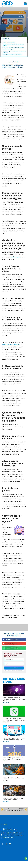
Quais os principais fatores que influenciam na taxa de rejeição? (14, 51)
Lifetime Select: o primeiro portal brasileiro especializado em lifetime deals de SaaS (14, 699)
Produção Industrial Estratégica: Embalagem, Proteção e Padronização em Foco (13, 778)
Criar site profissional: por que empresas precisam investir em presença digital (13, 738)
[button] (25, 3)
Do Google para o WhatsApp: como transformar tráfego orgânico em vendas (13, 719)
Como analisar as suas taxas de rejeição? (12, 54)
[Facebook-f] (6, 843)
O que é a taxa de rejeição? (9, 42)
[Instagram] (2, 843)
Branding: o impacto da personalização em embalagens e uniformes (13, 798)
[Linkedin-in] (10, 843)
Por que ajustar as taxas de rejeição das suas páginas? (13, 44)
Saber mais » (6, 702)
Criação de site (14, 61)
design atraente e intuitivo (11, 344)
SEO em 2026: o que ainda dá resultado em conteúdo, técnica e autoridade (13, 758)
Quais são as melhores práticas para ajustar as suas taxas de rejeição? (13, 48)
